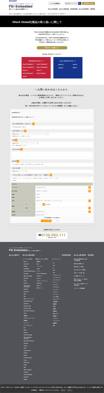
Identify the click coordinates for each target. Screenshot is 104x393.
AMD (25, 367)
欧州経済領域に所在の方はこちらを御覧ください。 (22, 117)
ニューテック (26, 322)
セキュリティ (55, 284)
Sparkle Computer (28, 369)
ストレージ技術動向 (79, 288)
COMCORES (26, 268)
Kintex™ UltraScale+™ (28, 67)
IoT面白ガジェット (79, 276)
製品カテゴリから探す (42, 259)
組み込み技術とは (79, 263)
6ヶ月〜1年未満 (36, 164)
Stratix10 (60, 64)
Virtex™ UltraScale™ (42, 64)
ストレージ (55, 282)
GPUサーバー (39, 288)
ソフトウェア (39, 266)
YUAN (25, 313)
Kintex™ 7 (25, 70)
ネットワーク (55, 289)
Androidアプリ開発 (79, 270)
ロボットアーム (56, 299)
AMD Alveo (39, 283)
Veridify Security (27, 350)
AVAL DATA (26, 264)
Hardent (25, 345)
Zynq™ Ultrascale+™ (28, 73)
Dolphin (25, 355)
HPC (54, 272)
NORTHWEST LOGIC (28, 301)
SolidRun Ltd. (26, 362)
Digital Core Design (28, 276)
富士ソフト (26, 261)
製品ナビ (41, 178)
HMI (54, 270)
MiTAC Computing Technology (27, 338)
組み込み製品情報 (64, 9)
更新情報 (92, 9)
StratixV (61, 67)
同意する (63, 390)
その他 (56, 178)
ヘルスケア (55, 318)
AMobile (25, 379)
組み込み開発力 (14, 255)
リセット (58, 220)
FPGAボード (39, 276)
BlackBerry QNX (27, 306)
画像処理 (55, 311)
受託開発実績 (74, 9)
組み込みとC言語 (79, 266)
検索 (79, 3)
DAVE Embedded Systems (29, 271)
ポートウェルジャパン (28, 325)
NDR (25, 296)
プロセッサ (55, 292)
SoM (38, 264)
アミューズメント (56, 320)
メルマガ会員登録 (54, 3)
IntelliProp (26, 278)
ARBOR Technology (28, 335)
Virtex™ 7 (39, 70)
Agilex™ (75, 67)
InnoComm (26, 377)
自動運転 (55, 316)
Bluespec (26, 332)
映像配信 (55, 304)
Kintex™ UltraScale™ (42, 67)
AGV (54, 265)
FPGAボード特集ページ (52, 48)
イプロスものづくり (28, 178)
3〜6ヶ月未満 (28, 164)
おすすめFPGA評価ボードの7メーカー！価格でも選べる (34, 13)
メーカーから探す (28, 259)
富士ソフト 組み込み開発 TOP (15, 13)
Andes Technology (28, 357)
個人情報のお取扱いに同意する (19, 127)
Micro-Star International (29, 341)
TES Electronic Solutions (29, 310)
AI (53, 268)
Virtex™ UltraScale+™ (28, 64)
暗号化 (54, 306)
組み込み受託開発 (53, 9)
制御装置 (55, 323)
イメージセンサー (56, 277)
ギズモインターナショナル (29, 318)
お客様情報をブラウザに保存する (53, 217)
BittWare (25, 266)
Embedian (26, 343)
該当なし (15, 180)
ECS (25, 327)
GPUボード (39, 285)
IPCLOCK (26, 283)
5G (53, 263)
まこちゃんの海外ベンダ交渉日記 (81, 284)
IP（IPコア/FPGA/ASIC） (42, 273)
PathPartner (26, 303)
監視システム (55, 313)
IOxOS (25, 280)
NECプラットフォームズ (29, 298)
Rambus (25, 353)
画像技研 (25, 315)
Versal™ (25, 76)
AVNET (25, 365)
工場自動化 (55, 301)
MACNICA (26, 289)
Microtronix (26, 291)
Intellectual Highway (28, 374)
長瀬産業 (25, 320)
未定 (42, 164)
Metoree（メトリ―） (17, 178)
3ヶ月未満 (21, 164)
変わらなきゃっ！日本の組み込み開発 (81, 279)
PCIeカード (39, 278)
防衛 (54, 325)
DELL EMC (26, 273)
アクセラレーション (57, 275)
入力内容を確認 (46, 220)
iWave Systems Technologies (27, 286)
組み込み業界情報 (84, 9)
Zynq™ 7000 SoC (41, 73)
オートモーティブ (56, 280)
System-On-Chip (27, 308)
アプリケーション (56, 259)
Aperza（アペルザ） (49, 178)
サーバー (38, 271)
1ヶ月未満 (15, 164)
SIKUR (25, 330)
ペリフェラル (55, 294)
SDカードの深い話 (79, 273)
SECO (25, 348)
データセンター (56, 287)
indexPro (36, 178)
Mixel (25, 294)
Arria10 (75, 64)
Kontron (25, 360)
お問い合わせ (89, 3)
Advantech (26, 372)
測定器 (54, 308)
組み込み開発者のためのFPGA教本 (81, 259)
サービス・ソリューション (42, 280)
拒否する (70, 390)
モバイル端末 (55, 296)
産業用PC (39, 261)
